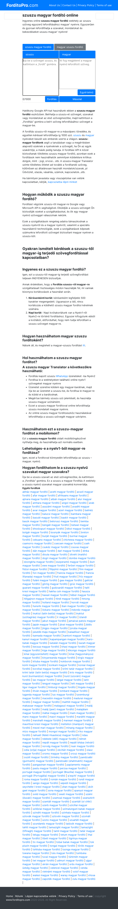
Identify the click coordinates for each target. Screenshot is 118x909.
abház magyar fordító (35, 491)
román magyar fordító (63, 779)
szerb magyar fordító (54, 805)
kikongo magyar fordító (81, 650)
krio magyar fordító (81, 672)
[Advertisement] (57, 38)
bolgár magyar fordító (35, 532)
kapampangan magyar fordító (67, 639)
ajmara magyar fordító (35, 499)
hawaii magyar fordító (55, 595)
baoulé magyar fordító (46, 517)
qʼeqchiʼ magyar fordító (81, 775)
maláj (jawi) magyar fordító (58, 709)
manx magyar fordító (34, 716)
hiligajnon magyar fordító (38, 598)
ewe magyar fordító (53, 565)
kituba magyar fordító (45, 661)
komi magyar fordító (34, 665)
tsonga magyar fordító (75, 849)
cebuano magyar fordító (47, 539)
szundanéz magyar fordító (48, 823)
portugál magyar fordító (36, 772)
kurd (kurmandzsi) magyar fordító (42, 676)
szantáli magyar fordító (55, 801)
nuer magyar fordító (82, 746)
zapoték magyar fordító (56, 878)
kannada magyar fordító (47, 635)
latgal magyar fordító (69, 679)
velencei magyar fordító (64, 867)
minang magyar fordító (79, 727)
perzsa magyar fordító (73, 768)
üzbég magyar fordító (35, 867)
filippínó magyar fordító (63, 569)
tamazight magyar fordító (64, 827)
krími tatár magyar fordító (78, 668)
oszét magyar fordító (36, 757)
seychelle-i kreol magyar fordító (41, 786)
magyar (89, 135)
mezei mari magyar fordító (48, 727)
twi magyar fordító (44, 860)
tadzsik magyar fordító (79, 823)
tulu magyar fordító (62, 853)
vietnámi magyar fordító (56, 871)
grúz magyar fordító (81, 583)
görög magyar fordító (55, 583)
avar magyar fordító (44, 510)
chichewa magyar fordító (77, 539)
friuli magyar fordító (65, 576)
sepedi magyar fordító (73, 783)
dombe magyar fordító (82, 558)
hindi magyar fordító (67, 598)
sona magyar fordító (60, 790)
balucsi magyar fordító (55, 513)
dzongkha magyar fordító (39, 561)
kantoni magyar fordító (76, 635)
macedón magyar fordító (56, 698)
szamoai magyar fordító (66, 797)
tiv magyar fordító (43, 842)
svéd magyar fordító (45, 794)
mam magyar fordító (82, 713)
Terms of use (104, 5)
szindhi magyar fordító (46, 812)
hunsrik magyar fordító (46, 606)
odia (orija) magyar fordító (39, 749)
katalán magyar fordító (63, 642)
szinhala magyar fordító (75, 812)
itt (84, 345)
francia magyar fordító (70, 572)
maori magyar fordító (61, 716)
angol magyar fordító (74, 502)
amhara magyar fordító (46, 502)
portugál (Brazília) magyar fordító (72, 772)
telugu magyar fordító (45, 834)
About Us (54, 5)
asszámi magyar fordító (56, 506)
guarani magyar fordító (35, 587)
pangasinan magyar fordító (48, 764)
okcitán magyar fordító (70, 749)
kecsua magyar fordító (46, 646)
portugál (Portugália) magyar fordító (43, 775)
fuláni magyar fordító (45, 580)
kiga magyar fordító (53, 650)
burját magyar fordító (54, 536)
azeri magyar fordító (70, 510)
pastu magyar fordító (45, 768)
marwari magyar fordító (77, 720)
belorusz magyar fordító (64, 521)
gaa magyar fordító (71, 580)
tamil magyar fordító (66, 830)
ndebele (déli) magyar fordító (59, 738)
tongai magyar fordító (62, 845)
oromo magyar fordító (55, 753)
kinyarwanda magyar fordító (58, 657)
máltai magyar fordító (55, 713)
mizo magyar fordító (34, 731)
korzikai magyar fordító (46, 668)
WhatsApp (62, 376)
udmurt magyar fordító (70, 860)
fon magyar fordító (44, 572)
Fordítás (52, 99)
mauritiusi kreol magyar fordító (40, 724)
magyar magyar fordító (46, 701)
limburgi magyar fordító (62, 687)
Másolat (77, 99)
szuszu (77, 135)
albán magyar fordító (63, 499)
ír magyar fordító (67, 617)
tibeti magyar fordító (54, 838)
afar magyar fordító (44, 495)
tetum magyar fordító (73, 834)
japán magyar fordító (45, 624)
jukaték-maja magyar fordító (49, 631)
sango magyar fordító (45, 783)
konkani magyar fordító (62, 665)
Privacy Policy (86, 5)
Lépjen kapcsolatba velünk (40, 896)
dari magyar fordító (69, 550)
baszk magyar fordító (35, 521)
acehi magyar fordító (62, 491)
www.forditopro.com (18, 899)
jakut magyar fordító (54, 620)
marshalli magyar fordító (47, 720)
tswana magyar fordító (35, 853)
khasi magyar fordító (73, 646)
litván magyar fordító (45, 690)
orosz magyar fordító (83, 753)
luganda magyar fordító (36, 694)
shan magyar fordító (74, 786)
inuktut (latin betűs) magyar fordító (53, 613)
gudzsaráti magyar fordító (67, 587)
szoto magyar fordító (54, 819)
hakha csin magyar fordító (64, 591)
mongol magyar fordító (62, 731)
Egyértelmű (86, 92)
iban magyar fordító (73, 606)
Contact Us (68, 5)
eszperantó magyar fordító (71, 561)
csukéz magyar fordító (55, 547)
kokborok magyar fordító (75, 661)
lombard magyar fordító (74, 690)
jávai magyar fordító (71, 624)
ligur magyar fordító (34, 687)
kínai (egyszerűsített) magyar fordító (45, 654)
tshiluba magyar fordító (46, 849)
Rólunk (19, 896)
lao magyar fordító (44, 679)
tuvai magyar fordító (54, 856)
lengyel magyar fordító (55, 683)
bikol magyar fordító (78, 528)
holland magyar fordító (55, 602)
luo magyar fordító (63, 694)
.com (22, 5)
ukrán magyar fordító (54, 864)
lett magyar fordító (82, 683)
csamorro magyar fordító (37, 543)
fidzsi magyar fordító (34, 569)
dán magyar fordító (44, 550)
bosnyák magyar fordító (65, 532)
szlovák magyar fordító (36, 816)
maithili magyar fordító (75, 701)
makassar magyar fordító (37, 705)
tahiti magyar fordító (34, 827)
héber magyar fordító (82, 595)
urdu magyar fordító (81, 864)
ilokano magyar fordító (55, 609)
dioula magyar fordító (55, 554)
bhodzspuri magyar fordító (48, 528)
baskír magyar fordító (74, 517)
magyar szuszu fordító (70, 47)
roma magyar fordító (36, 779)
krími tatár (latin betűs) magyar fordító (44, 672)
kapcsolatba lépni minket (62, 181)
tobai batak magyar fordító (72, 842)
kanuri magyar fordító (35, 639)
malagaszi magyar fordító (69, 705)
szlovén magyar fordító (65, 816)
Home (9, 896)
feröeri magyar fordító (81, 565)
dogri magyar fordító (54, 558)
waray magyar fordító (73, 875)
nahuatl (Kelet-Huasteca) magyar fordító (56, 735)
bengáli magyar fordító (55, 524)
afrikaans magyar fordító (72, 495)
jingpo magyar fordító (55, 628)
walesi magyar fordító (45, 875)
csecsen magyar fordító (68, 543)
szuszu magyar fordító (38, 47)
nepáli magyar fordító (54, 742)
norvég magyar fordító (55, 746)
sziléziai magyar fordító (46, 808)
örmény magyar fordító (64, 757)
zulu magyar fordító (83, 878)
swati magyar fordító (71, 794)
